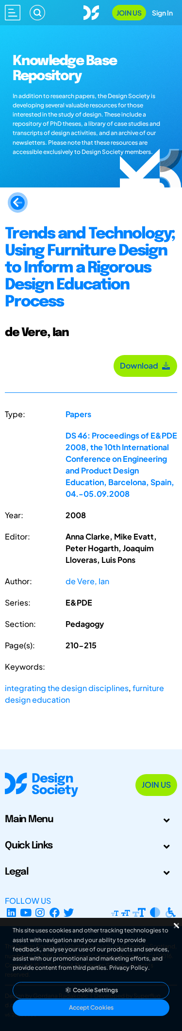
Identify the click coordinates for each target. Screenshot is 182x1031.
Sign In (162, 12)
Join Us (129, 12)
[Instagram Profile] (40, 912)
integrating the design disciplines (67, 688)
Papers (78, 414)
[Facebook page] (54, 912)
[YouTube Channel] (26, 912)
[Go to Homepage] (91, 11)
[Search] (37, 12)
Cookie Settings (95, 990)
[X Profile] (69, 912)
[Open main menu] (12, 12)
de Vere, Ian (87, 581)
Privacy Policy (128, 967)
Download (140, 365)
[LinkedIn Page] (11, 912)
